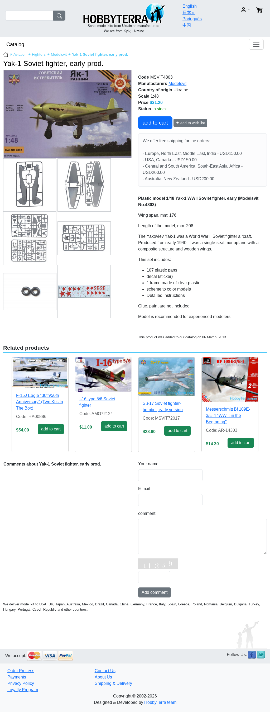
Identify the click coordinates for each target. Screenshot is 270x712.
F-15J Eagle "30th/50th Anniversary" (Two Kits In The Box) (39, 401)
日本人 (188, 12)
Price (143, 102)
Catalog (15, 44)
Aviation (20, 54)
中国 (186, 25)
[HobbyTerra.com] (124, 13)
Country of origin (155, 90)
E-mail (144, 488)
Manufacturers (152, 83)
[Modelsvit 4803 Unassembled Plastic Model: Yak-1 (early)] (67, 114)
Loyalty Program (22, 689)
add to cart (155, 123)
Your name (148, 464)
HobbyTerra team (160, 702)
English (189, 6)
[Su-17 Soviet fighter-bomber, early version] (166, 376)
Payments (16, 677)
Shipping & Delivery (113, 683)
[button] (238, 9)
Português (192, 19)
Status (144, 109)
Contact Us (105, 670)
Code (143, 77)
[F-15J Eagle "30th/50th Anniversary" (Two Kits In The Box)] (40, 372)
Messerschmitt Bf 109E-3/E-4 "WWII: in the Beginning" (228, 415)
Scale (143, 96)
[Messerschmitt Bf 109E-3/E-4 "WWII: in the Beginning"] (230, 379)
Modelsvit (59, 54)
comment (146, 513)
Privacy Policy (20, 683)
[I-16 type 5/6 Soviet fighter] (103, 374)
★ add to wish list (190, 123)
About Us (103, 677)
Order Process (20, 670)
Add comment (154, 592)
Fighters (39, 54)
